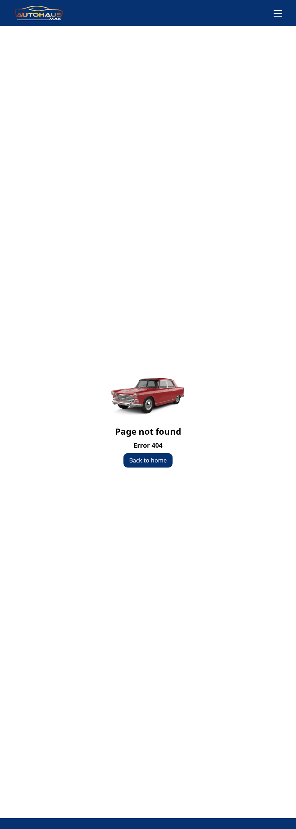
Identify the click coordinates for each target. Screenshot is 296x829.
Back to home (148, 460)
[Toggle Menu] (273, 13)
